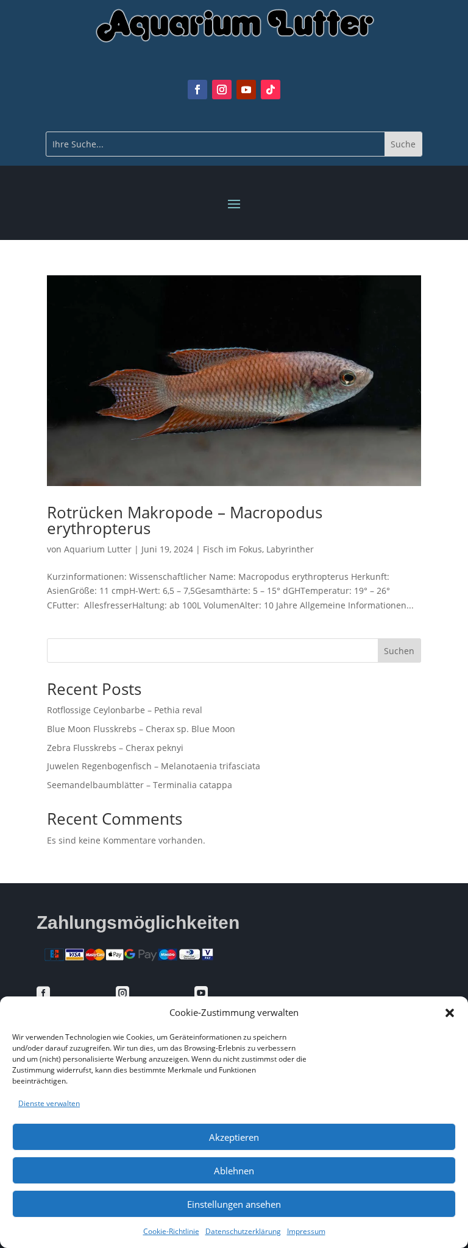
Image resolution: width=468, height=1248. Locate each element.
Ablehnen (234, 1171)
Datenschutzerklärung (243, 1231)
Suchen (399, 651)
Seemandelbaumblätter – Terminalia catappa (139, 785)
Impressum (306, 1231)
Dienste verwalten (49, 1103)
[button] (450, 1013)
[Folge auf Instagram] (222, 89)
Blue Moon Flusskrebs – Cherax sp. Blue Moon (141, 729)
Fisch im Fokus (232, 549)
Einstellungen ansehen (234, 1204)
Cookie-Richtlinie (171, 1231)
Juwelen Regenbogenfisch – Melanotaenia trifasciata (153, 766)
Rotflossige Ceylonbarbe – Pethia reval (124, 710)
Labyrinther (290, 549)
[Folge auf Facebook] (197, 89)
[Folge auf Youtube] (246, 89)
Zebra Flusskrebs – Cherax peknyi (115, 747)
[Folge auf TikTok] (270, 89)
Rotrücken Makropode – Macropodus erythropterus (184, 520)
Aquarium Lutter (98, 549)
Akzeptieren (234, 1137)
